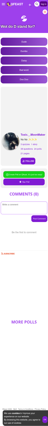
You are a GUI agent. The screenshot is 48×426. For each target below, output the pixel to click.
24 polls (38, 148)
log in (43, 4)
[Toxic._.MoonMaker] (10, 141)
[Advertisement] (24, 107)
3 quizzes (25, 144)
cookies (16, 413)
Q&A (15, 409)
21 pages (25, 153)
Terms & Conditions (25, 409)
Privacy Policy (40, 409)
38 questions (27, 148)
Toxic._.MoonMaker (33, 134)
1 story (34, 144)
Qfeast (7, 409)
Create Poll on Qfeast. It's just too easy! (25, 174)
